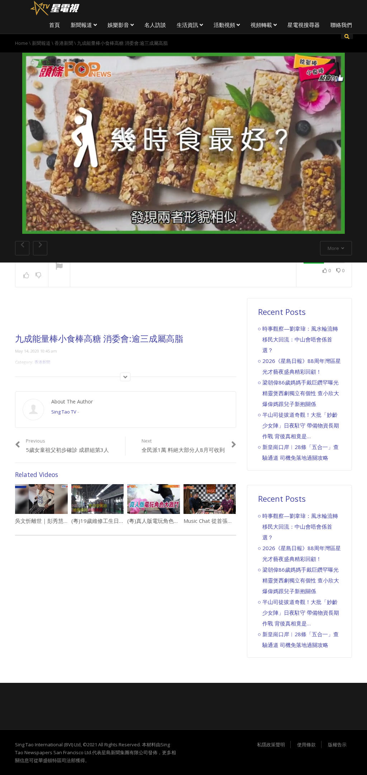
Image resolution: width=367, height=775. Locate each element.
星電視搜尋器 (303, 24)
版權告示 (337, 744)
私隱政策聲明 (271, 744)
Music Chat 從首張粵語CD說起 (220, 520)
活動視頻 (225, 24)
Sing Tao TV (63, 411)
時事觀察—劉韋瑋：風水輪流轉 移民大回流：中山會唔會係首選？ (300, 339)
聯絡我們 (341, 24)
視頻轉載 (262, 24)
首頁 (54, 24)
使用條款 (306, 744)
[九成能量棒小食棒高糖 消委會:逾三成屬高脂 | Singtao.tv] (54, 7)
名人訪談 (155, 24)
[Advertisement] (125, 316)
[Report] (59, 267)
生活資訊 (188, 24)
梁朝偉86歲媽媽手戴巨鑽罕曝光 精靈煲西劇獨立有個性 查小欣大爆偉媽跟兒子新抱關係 (300, 393)
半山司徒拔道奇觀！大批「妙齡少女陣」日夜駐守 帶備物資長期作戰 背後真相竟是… (300, 425)
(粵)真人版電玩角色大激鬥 (158, 520)
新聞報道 (82, 24)
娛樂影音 (119, 24)
